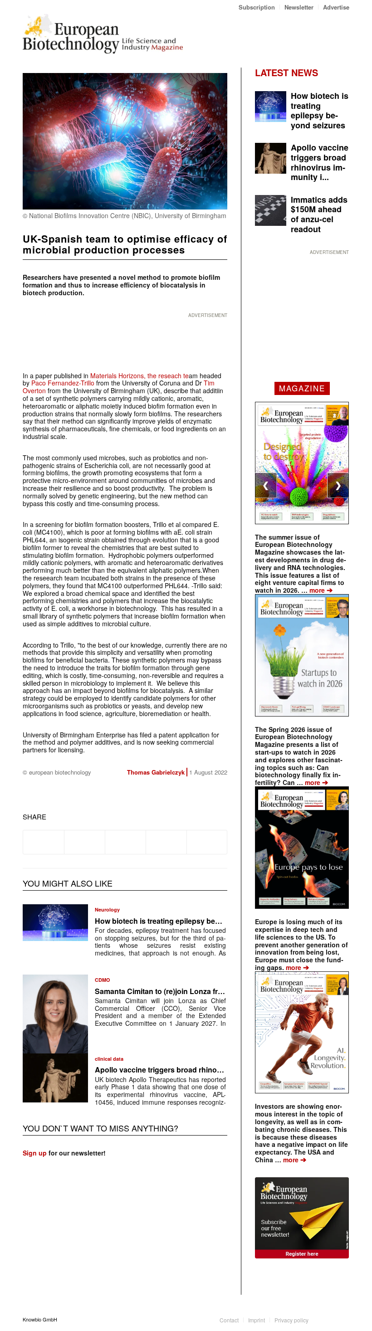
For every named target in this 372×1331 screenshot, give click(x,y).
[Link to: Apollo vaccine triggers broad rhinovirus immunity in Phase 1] (55, 1077)
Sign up (35, 1152)
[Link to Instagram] (342, 1319)
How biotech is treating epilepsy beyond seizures (179, 921)
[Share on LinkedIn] (166, 842)
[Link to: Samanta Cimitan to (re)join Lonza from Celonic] (55, 1014)
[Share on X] (84, 842)
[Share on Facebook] (43, 842)
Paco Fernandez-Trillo (62, 382)
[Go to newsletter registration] (302, 1217)
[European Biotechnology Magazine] (103, 33)
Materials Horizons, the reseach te (139, 375)
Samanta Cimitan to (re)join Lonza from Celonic (176, 991)
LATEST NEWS (286, 72)
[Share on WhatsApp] (125, 842)
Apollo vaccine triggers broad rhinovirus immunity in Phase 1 (200, 1069)
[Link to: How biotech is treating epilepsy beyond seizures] (55, 922)
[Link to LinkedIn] (329, 1319)
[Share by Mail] (207, 842)
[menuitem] (257, 7)
